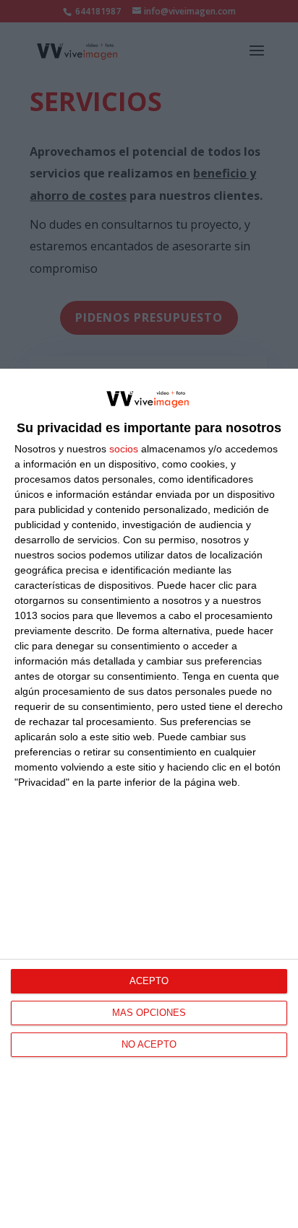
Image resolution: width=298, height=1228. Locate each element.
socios (123, 449)
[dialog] (149, 798)
